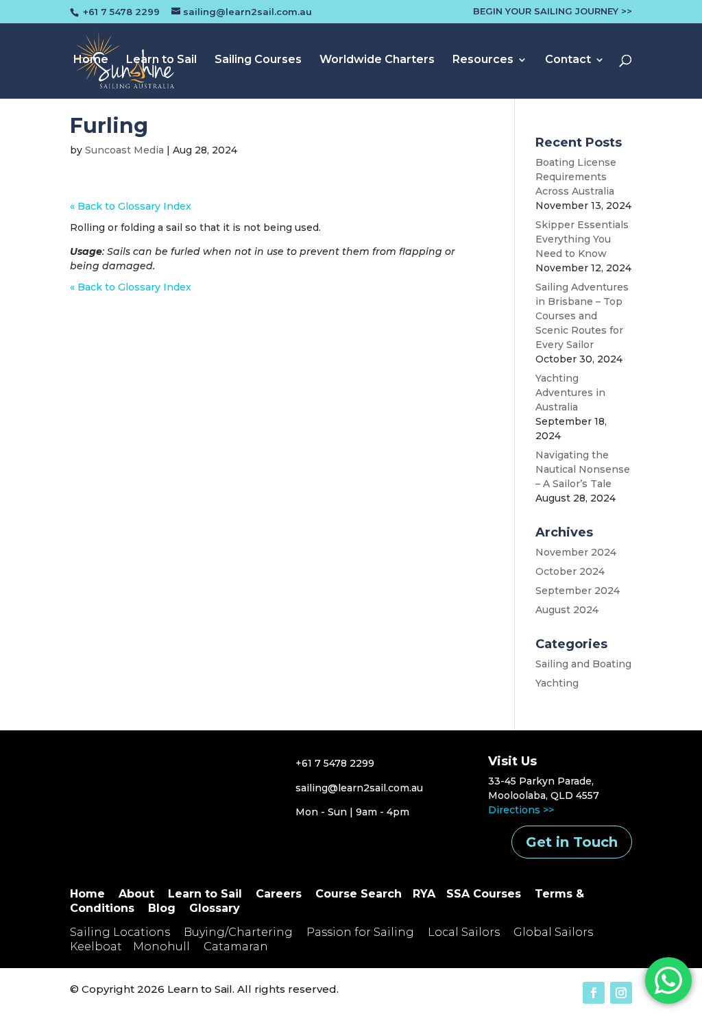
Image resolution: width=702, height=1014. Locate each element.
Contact (568, 60)
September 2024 (577, 590)
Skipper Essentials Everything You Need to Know (582, 239)
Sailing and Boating (583, 664)
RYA (424, 893)
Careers (279, 893)
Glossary (214, 908)
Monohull (161, 946)
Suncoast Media (124, 150)
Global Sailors (553, 932)
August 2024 (566, 610)
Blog (162, 908)
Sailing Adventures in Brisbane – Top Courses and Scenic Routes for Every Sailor (582, 316)
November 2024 (575, 552)
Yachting (557, 683)
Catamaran (236, 946)
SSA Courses (483, 893)
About (136, 893)
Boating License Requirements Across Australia (575, 176)
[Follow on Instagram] (621, 993)
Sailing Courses (258, 60)
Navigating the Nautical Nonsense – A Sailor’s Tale (582, 469)
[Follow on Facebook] (594, 993)
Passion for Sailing (360, 932)
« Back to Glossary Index (130, 206)
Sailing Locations (120, 932)
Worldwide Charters (377, 60)
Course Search (358, 893)
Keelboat (96, 946)
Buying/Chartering (238, 932)
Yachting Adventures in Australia (570, 392)
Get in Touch (572, 842)
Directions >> (521, 810)
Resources (482, 60)
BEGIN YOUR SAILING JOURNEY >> (552, 11)
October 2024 (570, 571)
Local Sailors (464, 932)
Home (90, 60)
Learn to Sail (161, 60)
